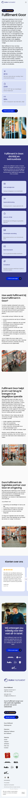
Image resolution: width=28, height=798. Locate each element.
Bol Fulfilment (7, 733)
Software (6, 743)
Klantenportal (7, 725)
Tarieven (6, 741)
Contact (6, 747)
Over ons (6, 745)
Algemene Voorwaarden (9, 784)
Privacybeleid (6, 782)
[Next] (26, 579)
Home (5, 739)
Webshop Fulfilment (9, 731)
